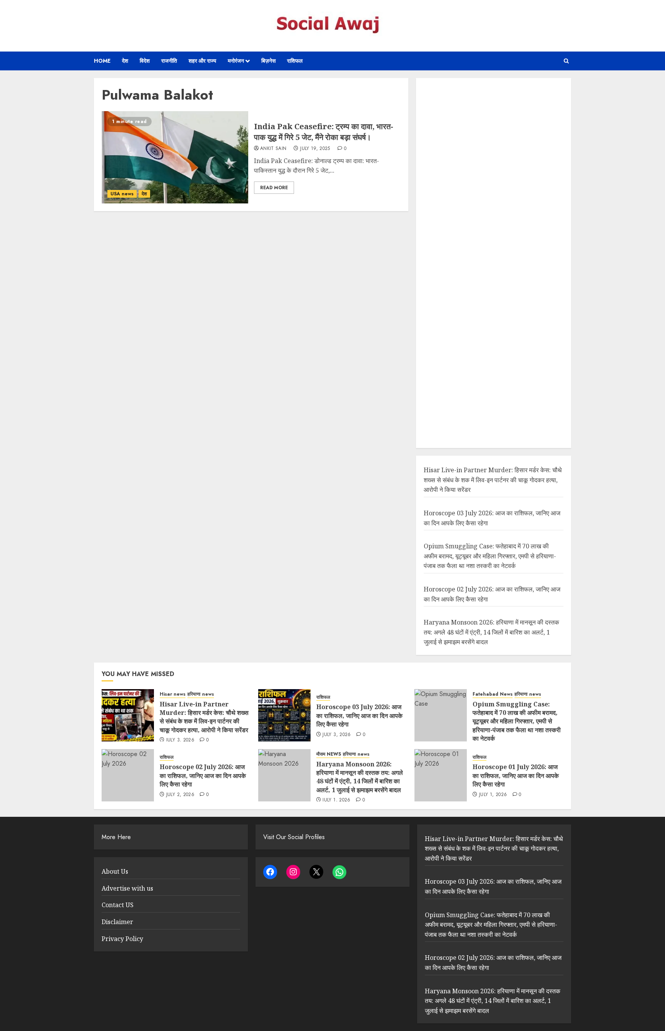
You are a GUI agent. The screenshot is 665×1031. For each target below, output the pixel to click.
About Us (115, 871)
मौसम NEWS (328, 754)
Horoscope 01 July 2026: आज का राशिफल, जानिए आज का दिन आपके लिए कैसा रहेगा (516, 775)
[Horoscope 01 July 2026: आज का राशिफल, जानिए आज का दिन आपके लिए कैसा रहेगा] (440, 775)
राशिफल (294, 61)
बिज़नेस (268, 61)
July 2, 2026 (180, 795)
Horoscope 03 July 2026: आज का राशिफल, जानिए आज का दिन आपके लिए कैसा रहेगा (359, 715)
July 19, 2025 (315, 149)
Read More (274, 187)
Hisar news (172, 694)
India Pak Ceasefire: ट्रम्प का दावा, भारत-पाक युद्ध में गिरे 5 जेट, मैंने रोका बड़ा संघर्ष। (323, 131)
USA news (122, 193)
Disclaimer (117, 922)
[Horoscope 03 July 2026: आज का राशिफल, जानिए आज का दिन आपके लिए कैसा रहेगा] (284, 715)
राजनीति (169, 61)
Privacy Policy (122, 938)
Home (102, 61)
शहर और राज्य (202, 61)
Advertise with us (127, 888)
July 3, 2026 (180, 740)
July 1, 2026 (336, 800)
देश (125, 61)
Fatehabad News (493, 694)
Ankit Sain (273, 149)
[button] (566, 60)
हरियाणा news (200, 694)
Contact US (118, 905)
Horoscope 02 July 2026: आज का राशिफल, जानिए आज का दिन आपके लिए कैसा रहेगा (203, 775)
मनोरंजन (236, 61)
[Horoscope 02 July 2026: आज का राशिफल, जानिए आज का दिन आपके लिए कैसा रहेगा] (128, 775)
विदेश (145, 61)
